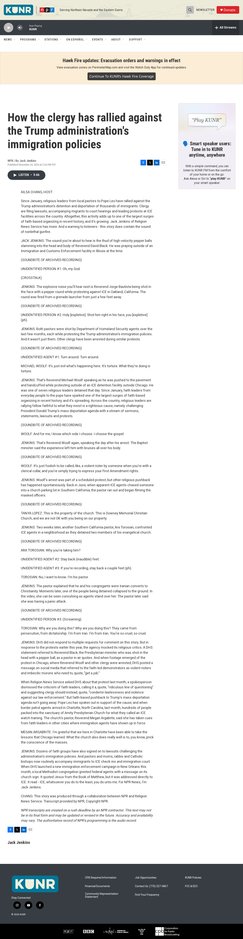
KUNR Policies (193, 877)
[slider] (26, 27)
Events (97, 39)
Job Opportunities (145, 877)
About (116, 39)
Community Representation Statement (101, 895)
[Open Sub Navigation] (14, 39)
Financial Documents (97, 886)
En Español (75, 39)
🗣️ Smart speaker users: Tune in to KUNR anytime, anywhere (207, 149)
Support (135, 39)
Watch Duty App (145, 67)
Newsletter (205, 9)
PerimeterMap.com (105, 67)
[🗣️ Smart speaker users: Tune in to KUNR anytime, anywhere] (207, 119)
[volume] (20, 27)
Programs (28, 39)
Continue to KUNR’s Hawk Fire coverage (121, 76)
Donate (229, 10)
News (8, 39)
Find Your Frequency (147, 894)
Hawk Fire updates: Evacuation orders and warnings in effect (121, 60)
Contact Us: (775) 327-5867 (151, 886)
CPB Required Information (100, 877)
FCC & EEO (191, 886)
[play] (9, 27)
